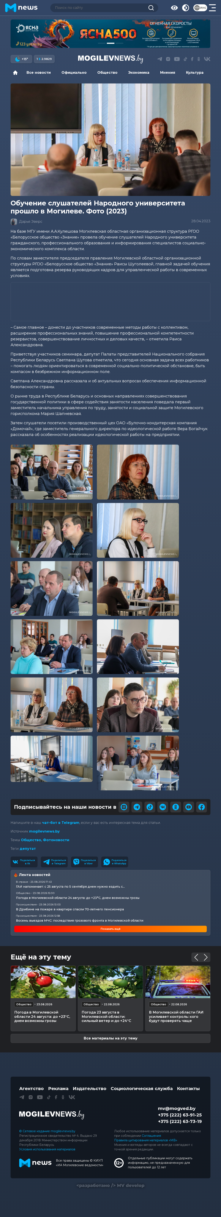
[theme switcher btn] (185, 7)
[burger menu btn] (212, 7)
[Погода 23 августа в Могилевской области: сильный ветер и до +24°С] (110, 982)
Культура (195, 72)
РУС (203, 8)
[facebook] (201, 807)
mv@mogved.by (177, 1108)
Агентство (31, 1088)
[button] (102, 43)
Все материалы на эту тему (110, 1038)
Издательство (89, 1088)
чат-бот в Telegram (60, 823)
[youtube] (188, 807)
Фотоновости (56, 840)
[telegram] (136, 807)
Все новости (39, 72)
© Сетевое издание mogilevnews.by (47, 1131)
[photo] (52, 472)
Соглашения (151, 1136)
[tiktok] (149, 807)
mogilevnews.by (44, 831)
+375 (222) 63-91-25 (180, 1115)
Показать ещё (110, 928)
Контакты (188, 1088)
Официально (74, 72)
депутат (28, 849)
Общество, (32, 840)
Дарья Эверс (30, 222)
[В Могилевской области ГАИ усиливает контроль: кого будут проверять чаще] (177, 982)
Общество (107, 72)
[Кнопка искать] (151, 8)
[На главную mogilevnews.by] (21, 7)
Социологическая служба (142, 1088)
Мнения (167, 72)
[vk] (162, 807)
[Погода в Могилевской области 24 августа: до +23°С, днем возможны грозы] (43, 982)
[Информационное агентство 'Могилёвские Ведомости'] (110, 59)
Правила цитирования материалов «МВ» (145, 1140)
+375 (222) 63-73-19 (180, 1121)
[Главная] (16, 72)
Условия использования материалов (47, 1149)
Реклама (58, 1088)
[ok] (175, 807)
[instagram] (123, 807)
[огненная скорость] (110, 33)
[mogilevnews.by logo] (51, 1114)
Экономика (138, 72)
